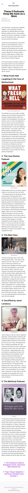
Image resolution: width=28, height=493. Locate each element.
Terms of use (8, 487)
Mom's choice (4, 21)
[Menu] (2, 4)
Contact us (14, 489)
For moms (9, 21)
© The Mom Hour (14, 255)
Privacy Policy (14, 487)
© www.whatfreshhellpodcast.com (14, 110)
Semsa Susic (5, 18)
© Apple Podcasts (14, 187)
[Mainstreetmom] (13, 4)
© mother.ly (14, 416)
